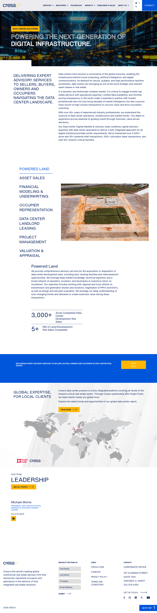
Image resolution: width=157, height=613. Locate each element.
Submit (62, 594)
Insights (89, 5)
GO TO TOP (146, 608)
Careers (96, 571)
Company (4, 580)
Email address (6, 586)
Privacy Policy (99, 576)
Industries (61, 5)
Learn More (133, 365)
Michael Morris (21, 502)
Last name (4, 574)
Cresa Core (97, 567)
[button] (36, 169)
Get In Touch (131, 592)
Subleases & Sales (106, 5)
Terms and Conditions (97, 583)
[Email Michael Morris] (13, 518)
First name (4, 568)
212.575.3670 (17, 514)
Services (47, 5)
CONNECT (149, 5)
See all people (20, 487)
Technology (76, 5)
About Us (122, 5)
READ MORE (66, 409)
